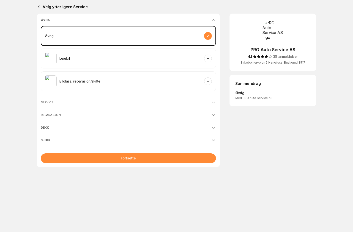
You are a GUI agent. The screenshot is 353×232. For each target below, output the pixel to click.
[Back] (38, 7)
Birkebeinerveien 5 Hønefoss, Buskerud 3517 (273, 62)
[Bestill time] (208, 36)
